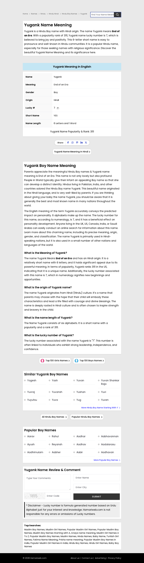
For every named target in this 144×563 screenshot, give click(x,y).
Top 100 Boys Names (90, 360)
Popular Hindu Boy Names (86, 416)
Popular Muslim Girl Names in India (49, 543)
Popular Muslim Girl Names (81, 529)
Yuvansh (57, 392)
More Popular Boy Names (106, 460)
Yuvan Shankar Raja (110, 382)
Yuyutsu (32, 400)
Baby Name (99, 536)
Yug (78, 400)
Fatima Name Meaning (45, 539)
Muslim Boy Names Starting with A (51, 533)
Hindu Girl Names (98, 543)
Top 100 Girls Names (56, 360)
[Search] (117, 14)
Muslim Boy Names (34, 529)
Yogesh (31, 380)
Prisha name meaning (71, 539)
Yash (55, 380)
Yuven (105, 400)
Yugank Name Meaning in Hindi (71, 151)
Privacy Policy (114, 558)
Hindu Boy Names (78, 543)
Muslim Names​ (68, 536)
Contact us (87, 558)
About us (75, 558)
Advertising (100, 558)
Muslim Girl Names (56, 529)
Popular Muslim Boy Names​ (44, 536)
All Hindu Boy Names (53, 416)
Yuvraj (31, 392)
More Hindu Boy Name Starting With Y (99, 407)
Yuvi (103, 392)
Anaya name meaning (83, 533)
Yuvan (80, 380)
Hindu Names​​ (84, 536)
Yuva (55, 400)
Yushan (81, 392)
